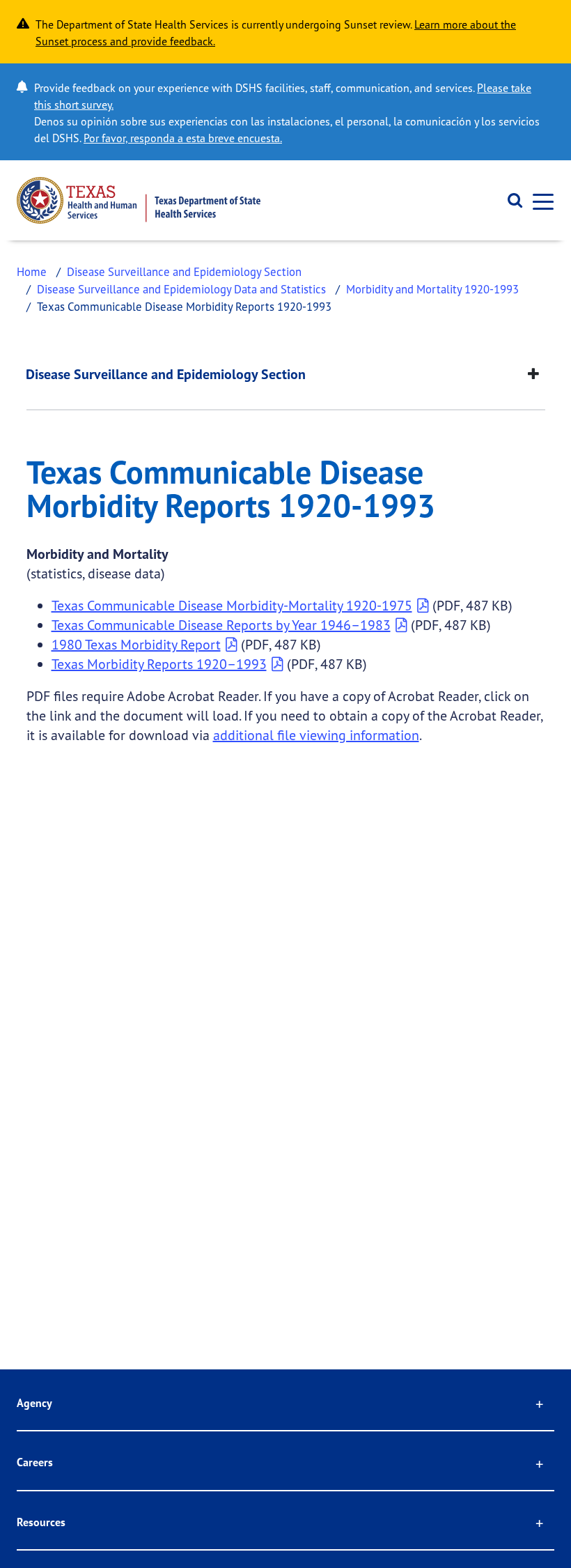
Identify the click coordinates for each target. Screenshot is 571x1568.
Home (32, 271)
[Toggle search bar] (510, 201)
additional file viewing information (316, 735)
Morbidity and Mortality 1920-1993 (432, 289)
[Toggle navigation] (539, 200)
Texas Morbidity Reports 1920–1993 (159, 663)
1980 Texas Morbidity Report (136, 644)
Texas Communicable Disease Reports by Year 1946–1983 (221, 624)
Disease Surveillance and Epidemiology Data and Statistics (181, 289)
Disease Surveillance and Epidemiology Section (184, 271)
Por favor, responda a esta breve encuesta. (183, 138)
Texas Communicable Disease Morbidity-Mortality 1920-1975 (232, 605)
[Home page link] (138, 200)
